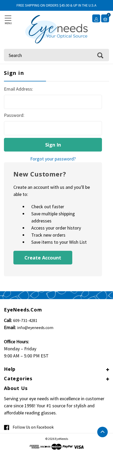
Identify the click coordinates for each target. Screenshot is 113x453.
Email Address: (18, 89)
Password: (14, 115)
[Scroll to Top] (102, 432)
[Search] (100, 55)
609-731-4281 (25, 320)
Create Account (42, 257)
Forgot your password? (53, 159)
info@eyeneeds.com (35, 327)
